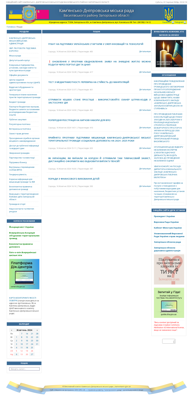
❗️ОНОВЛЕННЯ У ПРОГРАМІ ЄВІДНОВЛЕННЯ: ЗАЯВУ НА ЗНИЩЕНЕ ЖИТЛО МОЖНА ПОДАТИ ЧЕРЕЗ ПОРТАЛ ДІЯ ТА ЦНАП (99, 63)
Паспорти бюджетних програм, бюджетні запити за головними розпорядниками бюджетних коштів (24, 110)
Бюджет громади (17, 102)
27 (32, 354)
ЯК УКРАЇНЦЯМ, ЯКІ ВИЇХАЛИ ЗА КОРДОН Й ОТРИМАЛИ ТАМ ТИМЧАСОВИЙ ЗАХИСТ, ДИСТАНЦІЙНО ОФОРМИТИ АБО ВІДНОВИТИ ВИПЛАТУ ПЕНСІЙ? (99, 160)
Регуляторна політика (19, 124)
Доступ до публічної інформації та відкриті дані (24, 147)
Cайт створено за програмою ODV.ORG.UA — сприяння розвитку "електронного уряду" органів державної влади (96, 390)
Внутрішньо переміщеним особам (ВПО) (21, 168)
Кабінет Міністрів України (168, 227)
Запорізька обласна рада (167, 242)
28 (37, 333)
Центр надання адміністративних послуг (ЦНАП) (24, 81)
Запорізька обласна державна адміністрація (167, 249)
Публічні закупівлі (17, 119)
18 (27, 347)
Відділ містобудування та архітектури (21, 88)
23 (32, 340)
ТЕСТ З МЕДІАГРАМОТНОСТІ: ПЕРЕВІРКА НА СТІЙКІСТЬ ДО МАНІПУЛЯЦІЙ (88, 82)
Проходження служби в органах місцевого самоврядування (24, 139)
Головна (11, 26)
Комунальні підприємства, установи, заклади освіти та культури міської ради (22, 68)
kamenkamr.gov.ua (123, 386)
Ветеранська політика (20, 128)
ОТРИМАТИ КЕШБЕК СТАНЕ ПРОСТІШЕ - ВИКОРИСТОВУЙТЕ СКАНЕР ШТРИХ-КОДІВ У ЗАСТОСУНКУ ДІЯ (99, 101)
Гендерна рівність (18, 174)
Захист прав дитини (19, 133)
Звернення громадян (19, 153)
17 (27, 344)
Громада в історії (17, 204)
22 (32, 337)
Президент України (164, 216)
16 (27, 340)
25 (32, 347)
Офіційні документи (18, 75)
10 (22, 344)
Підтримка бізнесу (18, 162)
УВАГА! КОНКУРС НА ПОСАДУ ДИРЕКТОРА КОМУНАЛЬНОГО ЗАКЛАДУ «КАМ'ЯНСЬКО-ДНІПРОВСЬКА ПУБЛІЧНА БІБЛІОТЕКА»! (168, 172)
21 (32, 333)
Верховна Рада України (166, 222)
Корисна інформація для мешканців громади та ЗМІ (22, 180)
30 (37, 340)
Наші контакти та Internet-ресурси (21, 210)
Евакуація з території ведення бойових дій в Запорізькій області (23, 197)
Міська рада (15, 55)
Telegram (179, 22)
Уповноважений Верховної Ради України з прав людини (169, 235)
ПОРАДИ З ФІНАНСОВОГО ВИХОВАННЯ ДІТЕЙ (73, 178)
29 (37, 337)
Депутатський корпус (19, 60)
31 (37, 344)
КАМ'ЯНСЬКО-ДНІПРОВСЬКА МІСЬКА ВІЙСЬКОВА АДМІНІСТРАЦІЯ (22, 41)
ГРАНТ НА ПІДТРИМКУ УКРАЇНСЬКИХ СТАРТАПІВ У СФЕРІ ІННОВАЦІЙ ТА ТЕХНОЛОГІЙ (95, 43)
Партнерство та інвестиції (22, 157)
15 (27, 337)
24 (32, 344)
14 (27, 333)
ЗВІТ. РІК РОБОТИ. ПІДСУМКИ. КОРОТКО (22, 49)
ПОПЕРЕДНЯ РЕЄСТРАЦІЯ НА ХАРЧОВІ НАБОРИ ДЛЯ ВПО (79, 120)
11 (22, 347)
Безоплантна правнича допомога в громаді (20, 188)
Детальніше (145, 51)
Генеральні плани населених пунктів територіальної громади (24, 96)
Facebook (167, 22)
